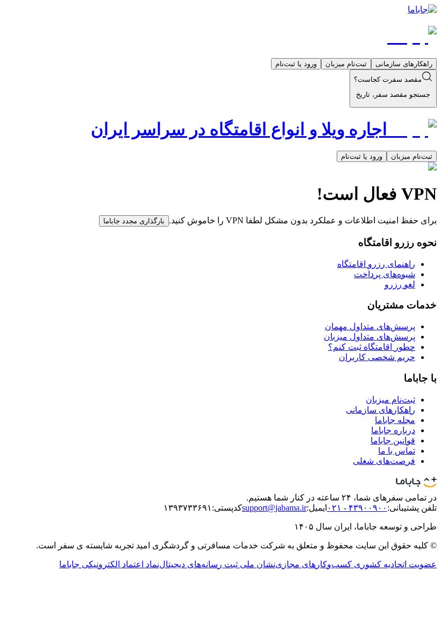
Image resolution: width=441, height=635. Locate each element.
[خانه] (412, 36)
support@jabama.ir (274, 507)
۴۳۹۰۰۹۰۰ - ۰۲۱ (357, 507)
